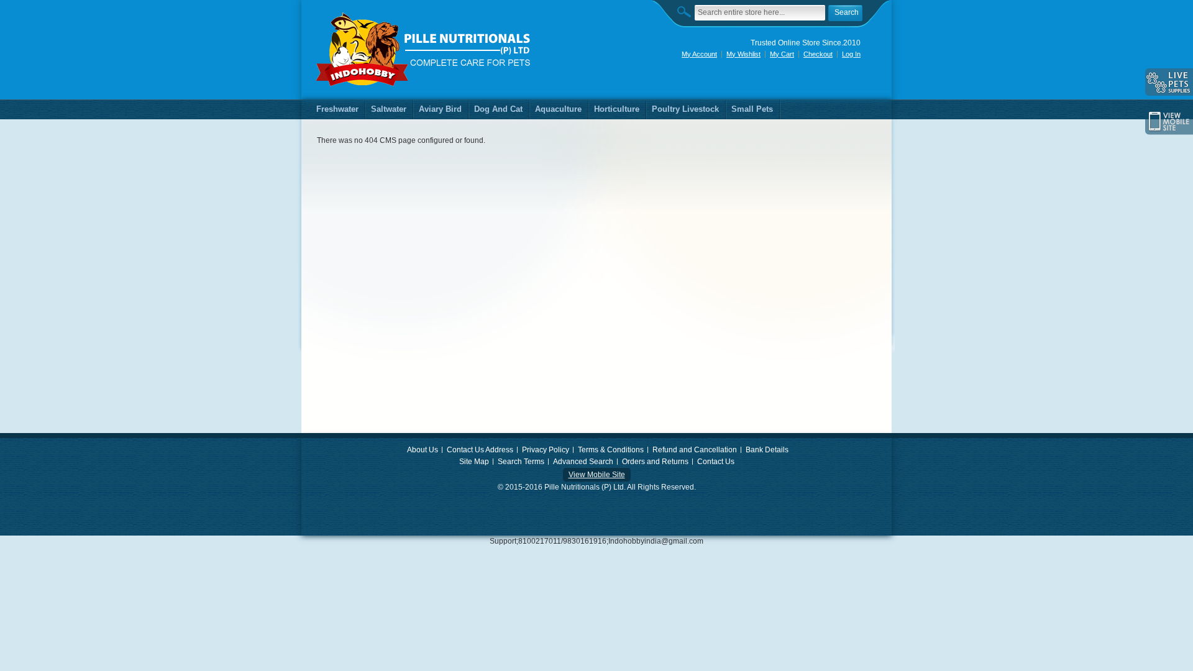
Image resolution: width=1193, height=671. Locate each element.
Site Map (474, 461)
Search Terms (521, 461)
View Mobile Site (597, 474)
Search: (687, 11)
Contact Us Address (480, 449)
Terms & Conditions (611, 449)
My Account (699, 54)
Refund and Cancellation (694, 449)
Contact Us (715, 461)
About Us (422, 449)
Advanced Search (583, 461)
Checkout (818, 54)
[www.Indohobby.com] (424, 49)
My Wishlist (743, 54)
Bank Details (767, 449)
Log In (851, 54)
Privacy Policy (545, 449)
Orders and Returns (655, 461)
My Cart (782, 54)
